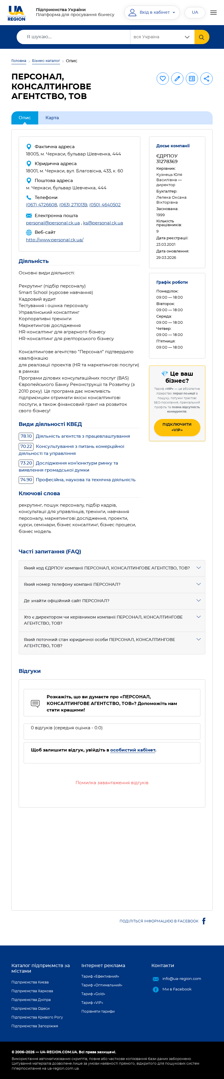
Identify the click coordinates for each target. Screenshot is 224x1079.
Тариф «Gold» (93, 994)
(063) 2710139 (73, 205)
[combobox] (162, 37)
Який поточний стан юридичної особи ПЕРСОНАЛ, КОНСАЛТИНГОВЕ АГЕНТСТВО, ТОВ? (99, 643)
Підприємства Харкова (32, 991)
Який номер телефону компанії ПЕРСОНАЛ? (72, 585)
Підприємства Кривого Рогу (37, 1017)
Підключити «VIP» (177, 427)
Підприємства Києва (30, 982)
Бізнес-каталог (46, 61)
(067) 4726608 (41, 205)
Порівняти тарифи (98, 1011)
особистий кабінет (132, 750)
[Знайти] (202, 37)
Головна (18, 61)
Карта (52, 118)
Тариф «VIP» (92, 1002)
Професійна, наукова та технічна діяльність (78, 480)
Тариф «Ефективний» (100, 976)
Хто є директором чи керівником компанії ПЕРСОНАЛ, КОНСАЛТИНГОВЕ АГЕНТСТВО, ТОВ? (103, 620)
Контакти (162, 965)
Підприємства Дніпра (31, 1000)
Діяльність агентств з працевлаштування (75, 436)
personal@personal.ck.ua (53, 223)
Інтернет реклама (103, 965)
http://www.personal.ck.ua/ (54, 240)
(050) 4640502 (105, 205)
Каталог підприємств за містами (40, 968)
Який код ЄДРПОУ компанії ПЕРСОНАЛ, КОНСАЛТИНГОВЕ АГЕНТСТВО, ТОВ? (107, 568)
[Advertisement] (112, 855)
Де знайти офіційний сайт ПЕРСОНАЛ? (66, 601)
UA (195, 13)
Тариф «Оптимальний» (102, 985)
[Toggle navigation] (213, 12)
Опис (25, 118)
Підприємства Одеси (30, 1008)
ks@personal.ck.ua (103, 223)
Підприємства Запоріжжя (34, 1026)
